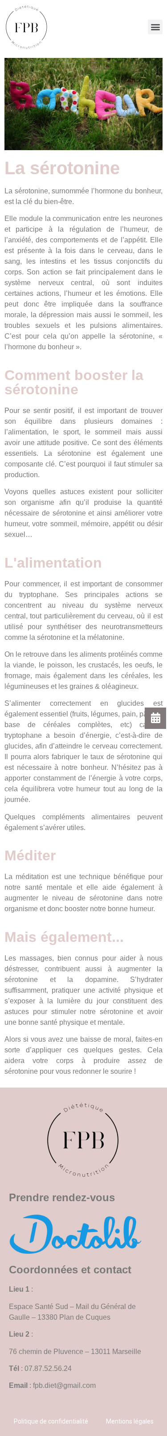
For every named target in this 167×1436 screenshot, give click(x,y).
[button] (155, 27)
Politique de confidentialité (51, 1421)
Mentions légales (130, 1421)
